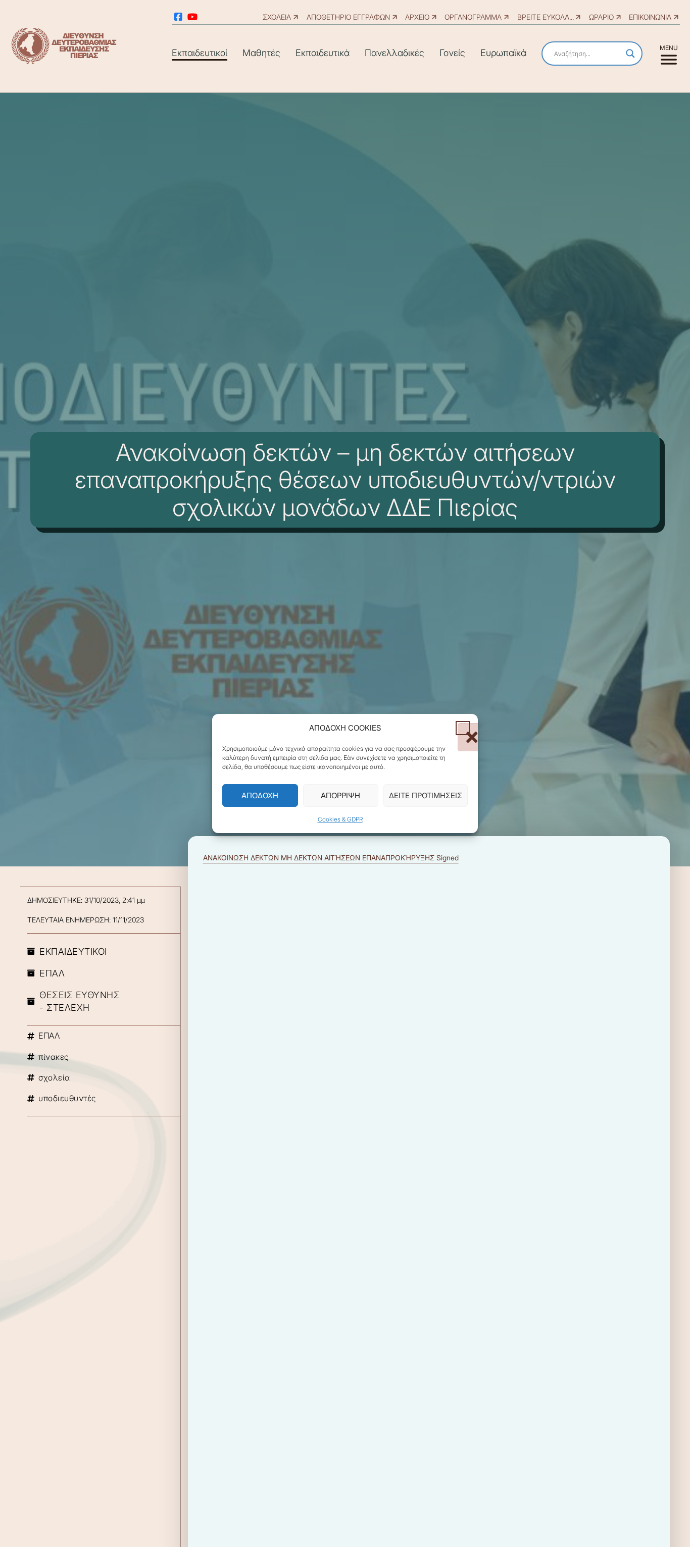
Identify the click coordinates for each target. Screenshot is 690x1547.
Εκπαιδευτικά (322, 52)
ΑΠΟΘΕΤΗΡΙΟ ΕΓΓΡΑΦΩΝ (348, 17)
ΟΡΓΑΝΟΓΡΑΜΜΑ (473, 17)
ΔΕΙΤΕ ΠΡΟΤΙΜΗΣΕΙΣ (425, 795)
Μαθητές (261, 52)
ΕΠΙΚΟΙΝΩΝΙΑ (650, 17)
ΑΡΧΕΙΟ (417, 17)
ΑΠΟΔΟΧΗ (259, 795)
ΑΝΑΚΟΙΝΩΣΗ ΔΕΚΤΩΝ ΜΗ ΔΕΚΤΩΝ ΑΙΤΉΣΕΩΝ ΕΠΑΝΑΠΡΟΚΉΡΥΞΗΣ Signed (331, 857)
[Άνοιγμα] (668, 53)
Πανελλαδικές (394, 52)
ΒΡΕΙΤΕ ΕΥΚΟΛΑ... (545, 17)
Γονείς (452, 52)
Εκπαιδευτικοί (199, 52)
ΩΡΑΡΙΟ (601, 17)
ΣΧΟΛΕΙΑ (277, 17)
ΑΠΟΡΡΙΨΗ (340, 795)
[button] (463, 728)
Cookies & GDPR (340, 819)
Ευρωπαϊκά (503, 52)
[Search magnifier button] (630, 53)
